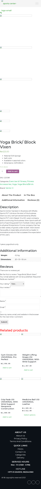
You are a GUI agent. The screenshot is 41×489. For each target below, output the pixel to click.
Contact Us (20, 452)
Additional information (13, 200)
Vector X (9, 188)
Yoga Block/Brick (25, 184)
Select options (29, 415)
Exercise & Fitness (17, 181)
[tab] (11, 195)
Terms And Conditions (20, 441)
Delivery (20, 457)
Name (3, 301)
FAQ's (20, 449)
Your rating (5, 284)
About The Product (11, 195)
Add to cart (13, 171)
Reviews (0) (33, 200)
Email (2, 307)
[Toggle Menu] (37, 3)
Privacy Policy (20, 438)
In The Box (29, 195)
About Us (20, 435)
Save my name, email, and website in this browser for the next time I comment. (19, 316)
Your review (5, 287)
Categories (20, 455)
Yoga (14, 184)
